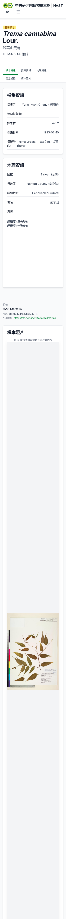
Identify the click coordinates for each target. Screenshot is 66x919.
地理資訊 (41, 70)
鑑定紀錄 (10, 78)
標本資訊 (10, 70)
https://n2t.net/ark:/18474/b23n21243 (35, 317)
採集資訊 (26, 70)
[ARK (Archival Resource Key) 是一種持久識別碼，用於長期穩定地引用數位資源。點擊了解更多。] (37, 314)
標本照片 (26, 78)
